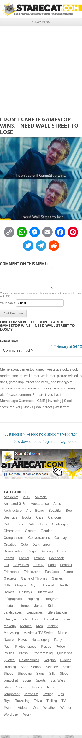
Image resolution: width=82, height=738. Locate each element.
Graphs (20, 585)
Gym (34, 585)
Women (66, 707)
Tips (61, 694)
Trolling (51, 701)
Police (60, 646)
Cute (24, 544)
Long (35, 619)
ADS (26, 497)
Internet (24, 605)
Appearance (40, 503)
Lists (24, 619)
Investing (54, 401)
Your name (7, 303)
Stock (68, 401)
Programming (42, 653)
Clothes (30, 531)
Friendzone (32, 572)
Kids (51, 605)
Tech (50, 687)
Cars (40, 517)
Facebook (56, 558)
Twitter (8, 707)
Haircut (48, 585)
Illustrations (45, 592)
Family (38, 565)
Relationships (29, 660)
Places (46, 646)
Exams (39, 558)
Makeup (10, 626)
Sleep (64, 673)
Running (10, 667)
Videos (23, 707)
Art (28, 510)
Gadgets (10, 578)
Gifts (7, 585)
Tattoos (36, 687)
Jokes (38, 605)
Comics (46, 531)
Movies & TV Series (38, 633)
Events (24, 558)
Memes (26, 626)
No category (40, 640)
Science (52, 667)
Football (66, 565)
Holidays (25, 592)
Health (63, 585)
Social (26, 680)
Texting (48, 694)
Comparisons (14, 538)
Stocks (28, 407)
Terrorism (31, 694)
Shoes (8, 673)
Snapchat (11, 680)
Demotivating (13, 551)
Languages (34, 612)
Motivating (11, 633)
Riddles (65, 660)
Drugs (61, 551)
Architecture (13, 510)
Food (52, 565)
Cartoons (55, 517)
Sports (41, 680)
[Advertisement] (41, 69)
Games (57, 578)
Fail (6, 565)
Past (7, 646)
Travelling (22, 701)
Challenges (60, 524)
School (36, 667)
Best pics (11, 517)
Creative (10, 544)
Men (39, 626)
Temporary (12, 694)
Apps (57, 503)
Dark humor (41, 544)
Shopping (25, 673)
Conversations (39, 538)
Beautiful (55, 510)
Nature (9, 640)
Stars (8, 687)
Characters (12, 531)
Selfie (66, 667)
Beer (69, 510)
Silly (52, 673)
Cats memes (13, 524)
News (22, 640)
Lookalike (51, 619)
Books (27, 517)
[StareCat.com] (41, 9)
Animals (41, 497)
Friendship (11, 572)
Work (27, 714)
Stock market (10, 407)
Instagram (51, 599)
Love (66, 619)
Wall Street (44, 407)
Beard (39, 510)
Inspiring (32, 599)
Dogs (32, 551)
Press (23, 653)
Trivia (38, 701)
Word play (11, 714)
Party (58, 640)
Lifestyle (10, 619)
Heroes (9, 592)
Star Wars (57, 680)
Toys (7, 701)
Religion (50, 660)
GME (41, 401)
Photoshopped (25, 646)
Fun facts (52, 572)
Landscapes (13, 612)
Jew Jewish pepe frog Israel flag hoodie (48, 442)
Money (52, 626)
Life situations (57, 612)
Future (68, 572)
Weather (49, 707)
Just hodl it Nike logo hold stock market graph (39, 434)
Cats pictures (37, 524)
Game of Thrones (34, 578)
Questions (64, 653)
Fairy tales (21, 565)
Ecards (9, 558)
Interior (9, 605)
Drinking (46, 551)
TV (64, 701)
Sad (23, 667)
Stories (21, 687)
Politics (9, 653)
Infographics (13, 599)
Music (62, 633)
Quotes (9, 660)
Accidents (11, 497)
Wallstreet (62, 407)
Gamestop (26, 401)
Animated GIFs (15, 503)
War (36, 707)
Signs (40, 673)
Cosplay (60, 538)
